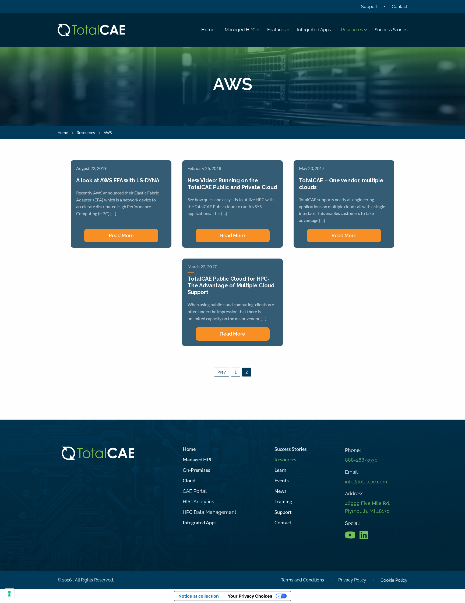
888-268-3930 (361, 460)
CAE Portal (195, 491)
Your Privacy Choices (250, 596)
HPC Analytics (198, 501)
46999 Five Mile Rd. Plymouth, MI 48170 (367, 507)
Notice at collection (198, 596)
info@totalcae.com (366, 482)
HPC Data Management (209, 512)
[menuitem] (208, 30)
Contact (399, 6)
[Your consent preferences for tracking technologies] (9, 593)
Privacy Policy (352, 580)
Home (63, 133)
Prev (221, 372)
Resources (86, 133)
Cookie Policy (394, 580)
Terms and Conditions (302, 580)
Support (369, 6)
